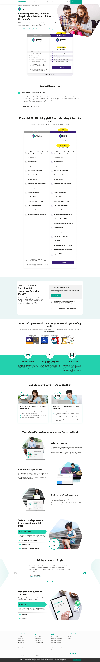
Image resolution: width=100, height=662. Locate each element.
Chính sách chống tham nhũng (28, 656)
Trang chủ (36, 1)
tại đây (46, 101)
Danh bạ (69, 639)
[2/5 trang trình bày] (48, 582)
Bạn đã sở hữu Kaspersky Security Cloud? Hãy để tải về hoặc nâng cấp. (36, 28)
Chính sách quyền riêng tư (21, 656)
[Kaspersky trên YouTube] (76, 654)
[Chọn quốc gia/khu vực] (67, 1)
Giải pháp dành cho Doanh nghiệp (56, 649)
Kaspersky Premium (21, 641)
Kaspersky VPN (20, 645)
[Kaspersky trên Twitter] (70, 654)
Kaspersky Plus (20, 639)
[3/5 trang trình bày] (50, 582)
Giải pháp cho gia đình (22, 634)
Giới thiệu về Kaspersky (73, 634)
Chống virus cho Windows (39, 643)
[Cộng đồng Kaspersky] (81, 654)
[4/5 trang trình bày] (51, 582)
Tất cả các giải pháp (21, 649)
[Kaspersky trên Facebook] (67, 654)
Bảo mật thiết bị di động (39, 641)
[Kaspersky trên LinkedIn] (73, 654)
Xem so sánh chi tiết (49, 74)
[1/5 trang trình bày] (47, 582)
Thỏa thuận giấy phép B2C (36, 656)
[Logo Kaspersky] (22, 2)
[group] (50, 572)
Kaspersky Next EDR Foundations (56, 639)
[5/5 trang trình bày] (52, 582)
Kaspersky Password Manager (23, 647)
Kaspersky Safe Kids (21, 643)
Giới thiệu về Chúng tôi (56, 1)
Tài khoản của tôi (77, 1)
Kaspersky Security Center (55, 647)
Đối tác (48, 1)
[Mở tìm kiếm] (69, 1)
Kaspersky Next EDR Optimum (56, 641)
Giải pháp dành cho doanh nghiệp (57, 635)
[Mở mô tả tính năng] (26, 152)
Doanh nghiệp (42, 1)
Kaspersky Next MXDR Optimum (56, 645)
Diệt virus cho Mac (38, 639)
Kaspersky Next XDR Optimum (56, 643)
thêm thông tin (22, 660)
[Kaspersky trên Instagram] (78, 654)
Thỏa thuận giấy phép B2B (44, 656)
